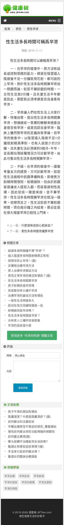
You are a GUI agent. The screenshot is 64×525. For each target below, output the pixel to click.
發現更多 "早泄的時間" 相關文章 (32, 335)
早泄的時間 (10, 488)
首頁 (7, 28)
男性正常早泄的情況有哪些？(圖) (29, 275)
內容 (9, 371)
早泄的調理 (28, 482)
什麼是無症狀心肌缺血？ (37, 225)
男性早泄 (33, 28)
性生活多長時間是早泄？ (24, 315)
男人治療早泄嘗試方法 (22, 270)
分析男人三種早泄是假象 (24, 320)
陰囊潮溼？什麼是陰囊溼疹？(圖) (29, 416)
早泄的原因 (10, 482)
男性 (18, 28)
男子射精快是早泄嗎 (21, 285)
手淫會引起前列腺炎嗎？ (24, 451)
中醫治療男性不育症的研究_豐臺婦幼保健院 (30, 426)
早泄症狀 (24, 476)
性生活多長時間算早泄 (22, 280)
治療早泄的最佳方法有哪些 (25, 295)
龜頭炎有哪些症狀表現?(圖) (26, 446)
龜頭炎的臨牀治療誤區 (22, 456)
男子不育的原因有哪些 (22, 411)
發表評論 (23, 387)
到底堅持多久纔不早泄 (22, 290)
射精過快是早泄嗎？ (21, 310)
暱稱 (9, 355)
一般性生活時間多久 (21, 300)
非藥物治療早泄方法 (21, 265)
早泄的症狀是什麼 (19, 325)
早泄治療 (9, 476)
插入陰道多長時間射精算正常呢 (28, 256)
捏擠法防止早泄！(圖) (22, 260)
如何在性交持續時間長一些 (25, 305)
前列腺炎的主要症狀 (21, 421)
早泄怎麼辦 (45, 482)
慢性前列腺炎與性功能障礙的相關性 (31, 431)
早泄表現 (39, 476)
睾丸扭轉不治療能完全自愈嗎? (28, 441)
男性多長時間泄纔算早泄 (37, 231)
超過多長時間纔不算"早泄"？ (26, 251)
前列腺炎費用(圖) (19, 436)
